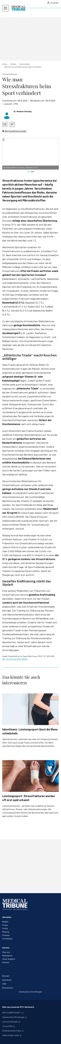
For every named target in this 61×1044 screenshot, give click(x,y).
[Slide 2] (32, 171)
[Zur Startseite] (18, 8)
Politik (5, 928)
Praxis (5, 925)
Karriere (5, 962)
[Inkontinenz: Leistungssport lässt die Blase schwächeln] (30, 709)
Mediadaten (7, 955)
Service (5, 947)
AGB (4, 984)
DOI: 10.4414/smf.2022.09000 (15, 659)
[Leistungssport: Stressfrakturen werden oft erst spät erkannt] (30, 776)
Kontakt (5, 976)
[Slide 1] (28, 171)
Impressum (7, 980)
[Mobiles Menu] (5, 8)
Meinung (5, 932)
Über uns (6, 952)
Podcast (6, 935)
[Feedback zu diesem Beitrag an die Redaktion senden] (12, 124)
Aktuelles (6, 917)
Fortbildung (7, 938)
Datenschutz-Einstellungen (30, 991)
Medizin (5, 921)
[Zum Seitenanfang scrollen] (55, 1039)
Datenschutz (7, 988)
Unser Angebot (8, 959)
